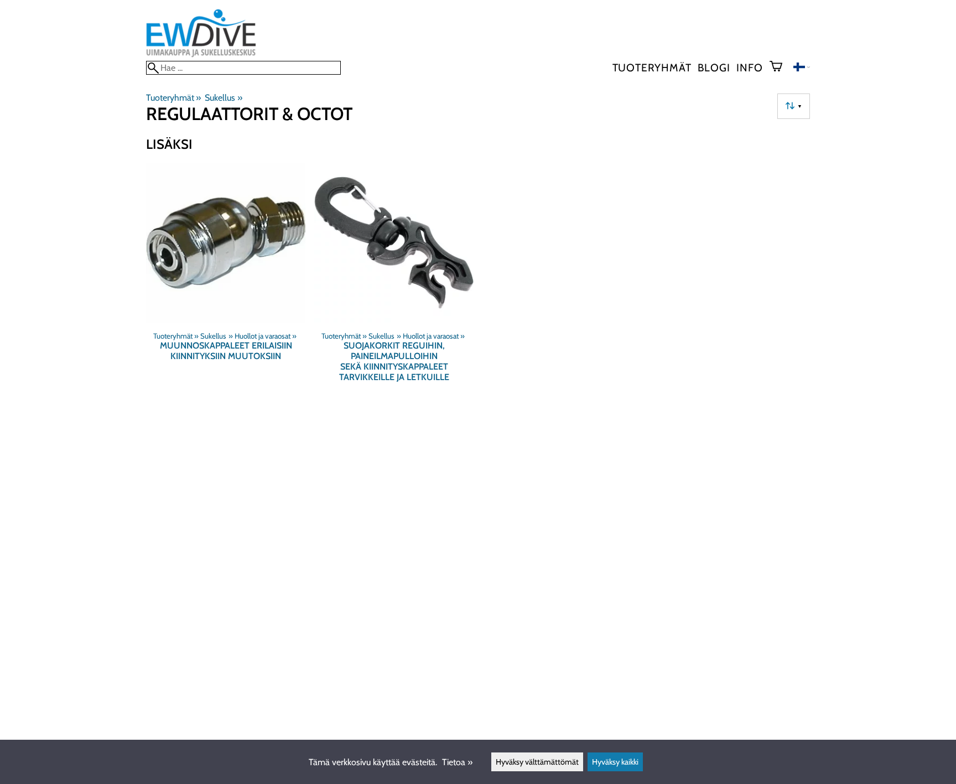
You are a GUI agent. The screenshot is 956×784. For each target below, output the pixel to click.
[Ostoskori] (780, 67)
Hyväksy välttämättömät (537, 762)
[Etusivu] (201, 55)
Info (749, 67)
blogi (714, 67)
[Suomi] (801, 68)
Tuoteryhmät (652, 67)
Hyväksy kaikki (615, 762)
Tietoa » (457, 762)
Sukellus (223, 97)
